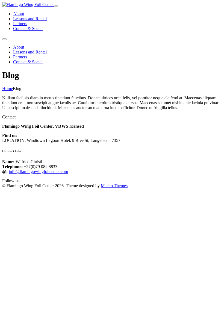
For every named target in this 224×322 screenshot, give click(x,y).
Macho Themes (114, 185)
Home (7, 88)
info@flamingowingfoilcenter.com (38, 171)
